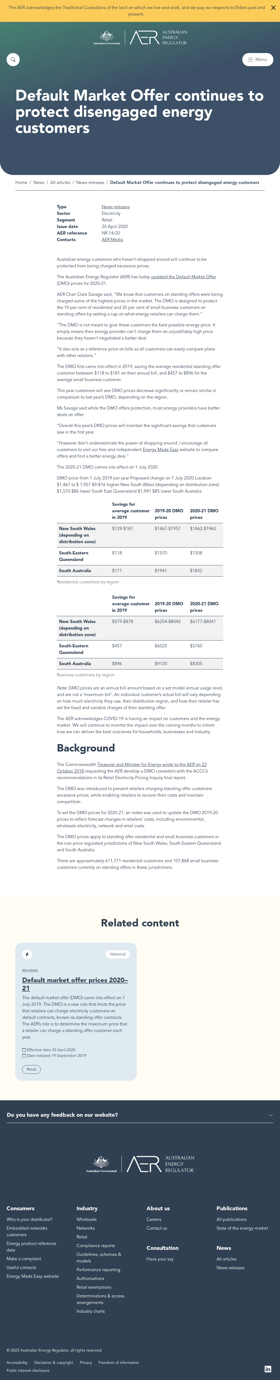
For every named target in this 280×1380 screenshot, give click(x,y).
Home (21, 182)
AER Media (112, 239)
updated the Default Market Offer (183, 277)
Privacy (86, 1362)
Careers (154, 1219)
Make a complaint (24, 1259)
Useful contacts (21, 1267)
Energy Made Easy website (33, 1276)
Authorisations (90, 1278)
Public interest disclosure (28, 1370)
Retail (82, 1237)
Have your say (160, 1259)
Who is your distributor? (29, 1219)
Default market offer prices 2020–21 (75, 984)
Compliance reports (96, 1246)
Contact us (157, 1228)
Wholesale (87, 1219)
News (38, 182)
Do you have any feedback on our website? (62, 1115)
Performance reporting (98, 1270)
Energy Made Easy (161, 449)
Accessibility (17, 1362)
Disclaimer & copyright (53, 1362)
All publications (232, 1219)
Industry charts (91, 1311)
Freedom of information (118, 1362)
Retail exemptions (94, 1287)
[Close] (273, 7)
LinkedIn (267, 1368)
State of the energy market (242, 1228)
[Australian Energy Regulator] (140, 37)
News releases (90, 182)
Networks (86, 1228)
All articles (60, 182)
